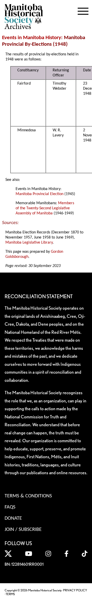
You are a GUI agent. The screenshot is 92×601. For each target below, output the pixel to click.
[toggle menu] (83, 10)
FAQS (10, 507)
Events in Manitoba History (31, 37)
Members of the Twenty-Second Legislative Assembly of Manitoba (45, 208)
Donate (13, 518)
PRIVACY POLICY (75, 590)
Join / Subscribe (23, 529)
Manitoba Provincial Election (39, 194)
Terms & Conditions (28, 496)
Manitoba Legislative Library (29, 243)
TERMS (10, 594)
